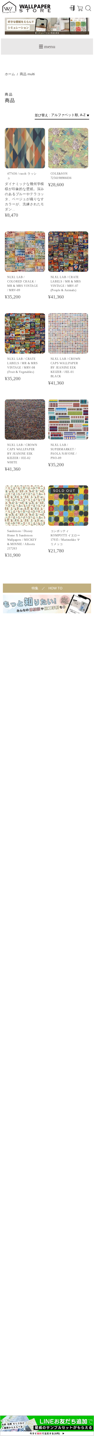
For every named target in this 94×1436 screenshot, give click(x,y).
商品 (23, 74)
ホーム (10, 74)
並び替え (41, 115)
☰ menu (47, 46)
